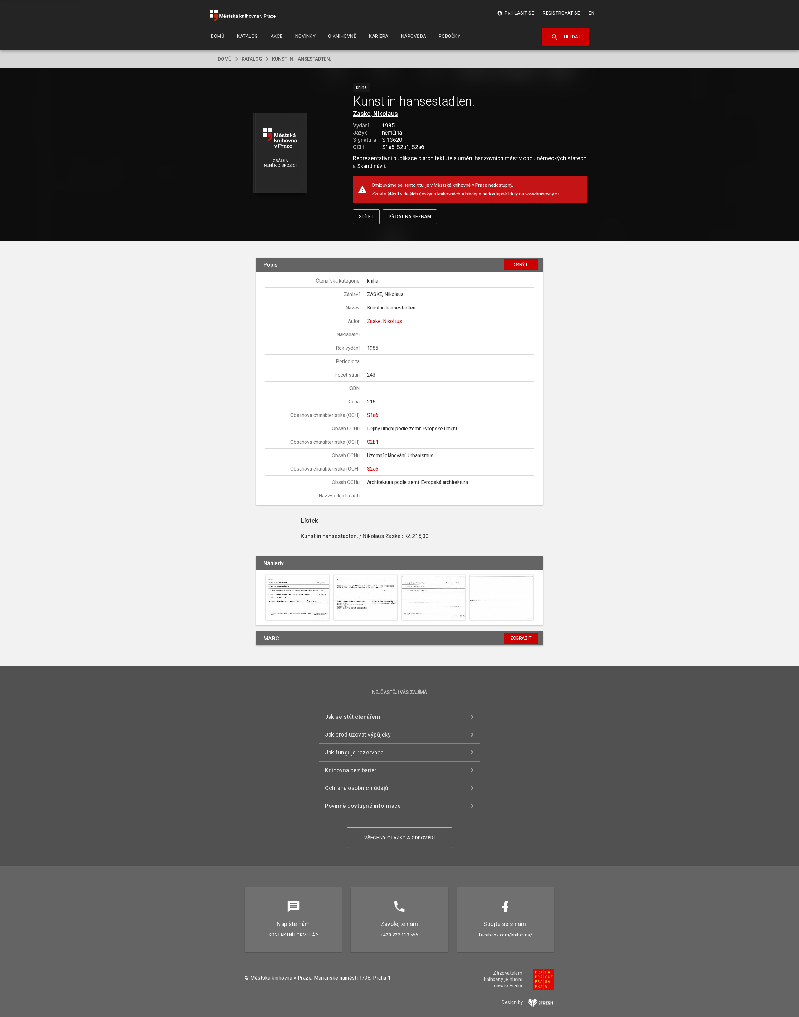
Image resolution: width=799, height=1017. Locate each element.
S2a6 (372, 469)
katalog (252, 59)
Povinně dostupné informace (363, 805)
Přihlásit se (515, 13)
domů (225, 59)
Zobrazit (521, 638)
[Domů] (243, 15)
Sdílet (366, 217)
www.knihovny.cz (542, 194)
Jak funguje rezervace (354, 752)
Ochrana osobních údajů (356, 788)
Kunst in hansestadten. (301, 59)
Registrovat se (561, 13)
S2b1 (373, 442)
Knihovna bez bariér (351, 770)
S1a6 (372, 415)
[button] (280, 153)
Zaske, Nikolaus (375, 113)
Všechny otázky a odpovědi (399, 838)
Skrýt (521, 264)
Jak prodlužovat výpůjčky (358, 734)
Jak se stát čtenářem (352, 716)
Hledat (566, 37)
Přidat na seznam (410, 217)
